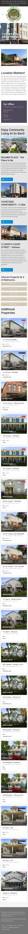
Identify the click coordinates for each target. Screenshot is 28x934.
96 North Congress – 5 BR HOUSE (12, 501)
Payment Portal (5, 929)
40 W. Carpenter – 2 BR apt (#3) (11, 730)
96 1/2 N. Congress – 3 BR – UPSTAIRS (13, 566)
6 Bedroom (15, 304)
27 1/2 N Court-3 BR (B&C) (10, 339)
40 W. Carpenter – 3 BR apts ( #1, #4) (13, 664)
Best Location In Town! (10, 40)
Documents (4, 927)
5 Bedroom (15, 299)
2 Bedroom (15, 283)
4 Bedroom (15, 294)
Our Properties (9, 925)
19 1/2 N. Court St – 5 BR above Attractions (14, 403)
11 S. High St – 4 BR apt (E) (10, 632)
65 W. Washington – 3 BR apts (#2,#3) (13, 795)
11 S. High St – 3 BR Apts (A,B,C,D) (12, 599)
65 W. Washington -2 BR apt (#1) (11, 762)
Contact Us (20, 925)
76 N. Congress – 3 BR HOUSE (11, 468)
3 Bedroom (15, 288)
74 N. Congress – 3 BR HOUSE (11, 436)
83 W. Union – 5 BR (8, 860)
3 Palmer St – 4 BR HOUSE (10, 893)
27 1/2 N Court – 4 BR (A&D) (10, 372)
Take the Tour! (8, 179)
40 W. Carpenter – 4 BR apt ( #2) (11, 697)
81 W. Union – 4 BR (8, 828)
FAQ (16, 925)
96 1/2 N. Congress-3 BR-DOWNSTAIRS (13, 534)
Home (3, 925)
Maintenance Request (14, 927)
